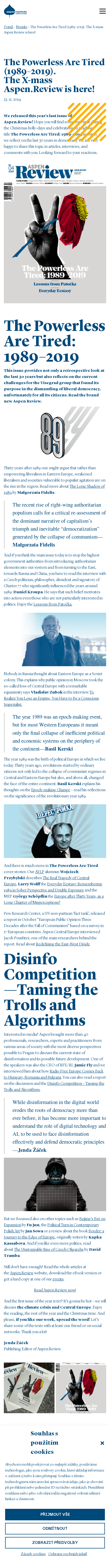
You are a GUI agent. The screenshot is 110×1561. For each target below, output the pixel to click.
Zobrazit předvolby (55, 1542)
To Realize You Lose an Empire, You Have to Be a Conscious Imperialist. (51, 698)
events (58, 1279)
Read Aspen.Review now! (55, 1290)
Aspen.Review (22, 1273)
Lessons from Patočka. (53, 605)
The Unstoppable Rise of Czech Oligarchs (49, 1250)
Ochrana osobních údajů (67, 1554)
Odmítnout (55, 1528)
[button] (102, 1443)
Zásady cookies (33, 1554)
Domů (8, 27)
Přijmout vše (55, 1514)
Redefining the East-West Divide (63, 944)
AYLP (39, 872)
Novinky (21, 27)
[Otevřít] (102, 11)
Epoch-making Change (50, 790)
